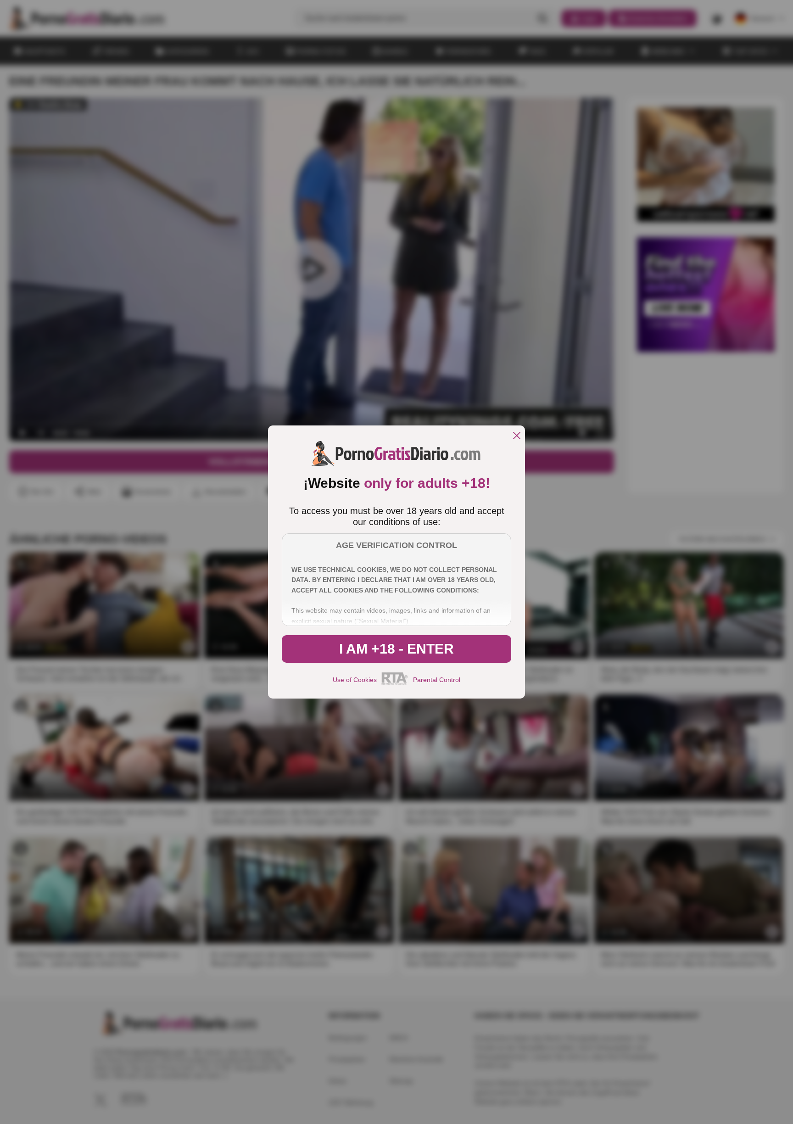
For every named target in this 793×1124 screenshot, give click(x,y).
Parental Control (436, 679)
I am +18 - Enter (396, 648)
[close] (516, 436)
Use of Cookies (355, 679)
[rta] (394, 683)
